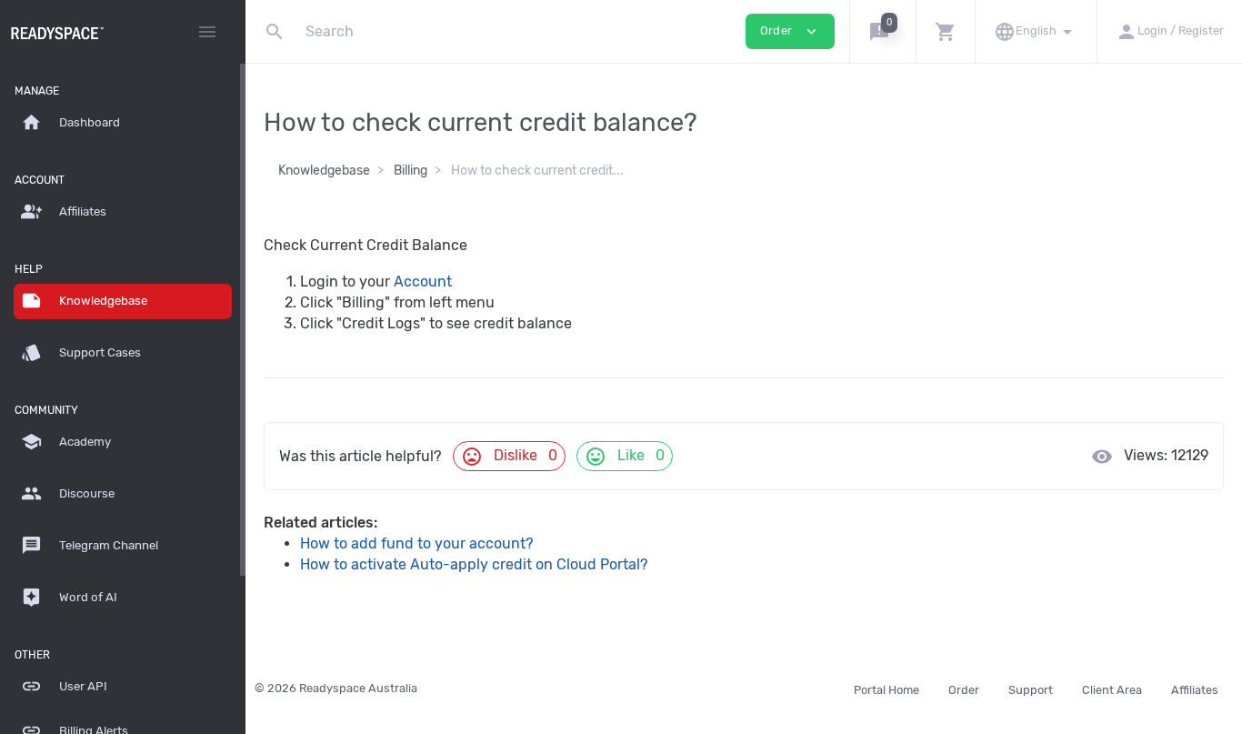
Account (423, 281)
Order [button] (790, 31)
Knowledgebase (324, 170)
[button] (882, 31)
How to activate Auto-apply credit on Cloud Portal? (474, 564)
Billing (410, 170)
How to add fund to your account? (417, 543)
